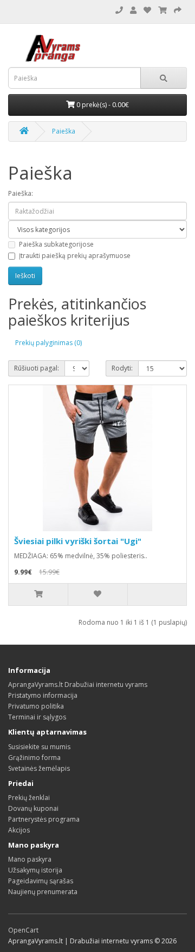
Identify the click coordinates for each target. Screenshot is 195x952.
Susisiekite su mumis (39, 746)
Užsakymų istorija (35, 870)
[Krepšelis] (177, 10)
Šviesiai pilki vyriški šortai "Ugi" (77, 541)
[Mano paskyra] (133, 10)
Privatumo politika (36, 706)
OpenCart (23, 930)
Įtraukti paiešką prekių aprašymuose (75, 255)
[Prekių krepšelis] (162, 10)
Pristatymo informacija (42, 695)
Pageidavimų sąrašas (40, 880)
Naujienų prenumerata (42, 891)
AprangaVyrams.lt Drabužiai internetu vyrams (77, 684)
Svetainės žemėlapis (39, 768)
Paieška (63, 131)
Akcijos (19, 830)
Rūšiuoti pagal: (36, 368)
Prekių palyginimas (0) (48, 342)
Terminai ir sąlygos (37, 717)
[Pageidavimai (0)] (147, 10)
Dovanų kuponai (33, 808)
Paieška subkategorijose (56, 244)
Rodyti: (122, 368)
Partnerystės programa (44, 819)
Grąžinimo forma (34, 757)
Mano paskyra (29, 859)
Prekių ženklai (29, 797)
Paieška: (20, 193)
